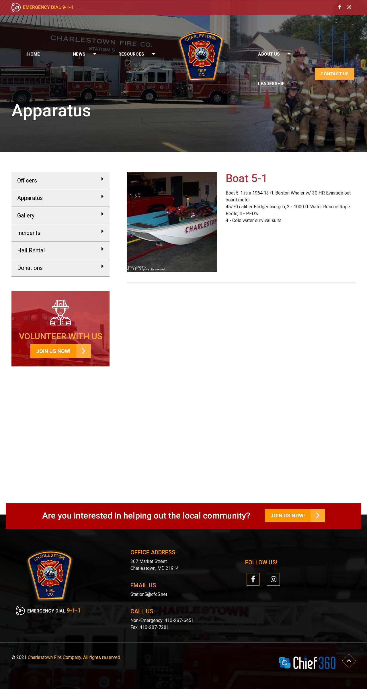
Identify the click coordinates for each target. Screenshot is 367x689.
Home (33, 54)
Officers (27, 180)
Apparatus (30, 198)
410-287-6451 (178, 620)
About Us (269, 54)
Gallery (25, 215)
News (79, 54)
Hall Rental (31, 250)
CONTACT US (335, 73)
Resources (131, 54)
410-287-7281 (154, 627)
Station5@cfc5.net (148, 594)
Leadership (271, 83)
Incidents (28, 232)
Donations (30, 267)
